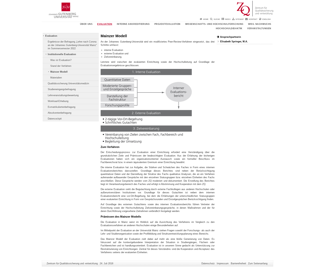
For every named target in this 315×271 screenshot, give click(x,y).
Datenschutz (208, 263)
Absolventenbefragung (59, 112)
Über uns (86, 24)
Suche (217, 19)
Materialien (56, 77)
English (266, 19)
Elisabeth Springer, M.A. (234, 41)
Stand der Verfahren (60, 66)
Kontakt (253, 19)
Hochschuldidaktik (229, 28)
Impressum (223, 263)
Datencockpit (55, 118)
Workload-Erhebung (58, 101)
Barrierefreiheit (238, 263)
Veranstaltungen (259, 28)
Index (228, 19)
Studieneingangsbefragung (62, 89)
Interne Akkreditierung (133, 24)
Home (206, 19)
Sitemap (240, 19)
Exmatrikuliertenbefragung (61, 107)
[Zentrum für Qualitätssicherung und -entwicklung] (157, 8)
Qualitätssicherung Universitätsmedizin (68, 83)
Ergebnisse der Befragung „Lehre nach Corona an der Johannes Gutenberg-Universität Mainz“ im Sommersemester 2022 (72, 45)
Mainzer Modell (59, 71)
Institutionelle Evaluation (62, 54)
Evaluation (104, 24)
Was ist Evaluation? (60, 60)
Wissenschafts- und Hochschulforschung (214, 24)
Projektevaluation (167, 24)
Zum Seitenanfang (257, 263)
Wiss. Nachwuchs (259, 24)
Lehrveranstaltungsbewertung (63, 95)
